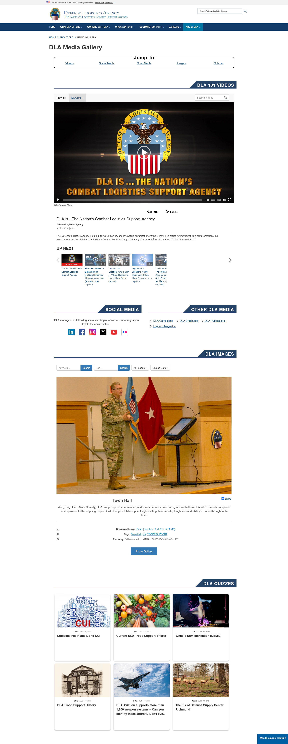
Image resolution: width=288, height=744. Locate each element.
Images (181, 63)
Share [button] (154, 212)
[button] (105, 2)
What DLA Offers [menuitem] (70, 26)
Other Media (144, 63)
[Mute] (224, 200)
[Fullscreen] (229, 200)
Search (86, 367)
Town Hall (136, 534)
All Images (139, 367)
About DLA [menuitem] (192, 26)
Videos (69, 63)
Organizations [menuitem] (123, 26)
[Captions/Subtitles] (219, 200)
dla (144, 534)
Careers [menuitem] (174, 26)
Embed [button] (174, 212)
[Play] (58, 200)
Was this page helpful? (273, 738)
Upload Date (159, 367)
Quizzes (219, 63)
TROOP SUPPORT (157, 534)
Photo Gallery (144, 551)
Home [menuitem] (52, 26)
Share (228, 498)
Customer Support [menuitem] (151, 26)
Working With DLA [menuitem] (97, 26)
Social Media (106, 63)
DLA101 (76, 98)
